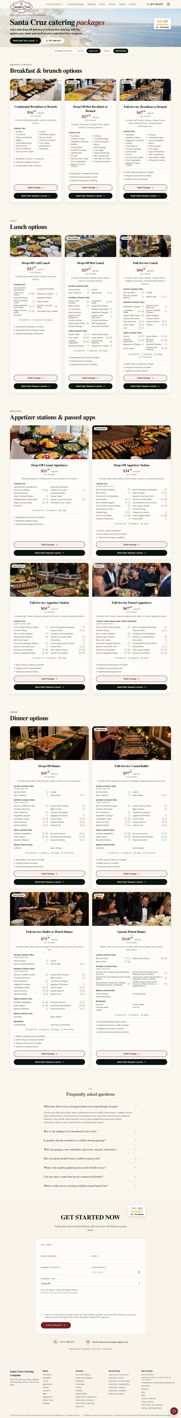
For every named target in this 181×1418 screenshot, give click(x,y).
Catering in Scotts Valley (119, 1381)
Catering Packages (75, 4)
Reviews (145, 1389)
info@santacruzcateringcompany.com (158, 1382)
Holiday (46, 1403)
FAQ (143, 1395)
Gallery (122, 4)
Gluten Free (48, 1400)
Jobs (143, 1392)
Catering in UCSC (116, 1378)
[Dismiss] (175, 1401)
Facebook (145, 1385)
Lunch (80, 51)
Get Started (121, 51)
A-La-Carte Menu (53, 4)
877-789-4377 (55, 40)
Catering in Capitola (117, 1390)
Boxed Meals (81, 1393)
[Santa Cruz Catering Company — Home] (21, 7)
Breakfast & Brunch (63, 51)
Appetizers (93, 51)
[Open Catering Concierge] (174, 1411)
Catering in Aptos (116, 1393)
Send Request (54, 1325)
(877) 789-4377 (147, 1374)
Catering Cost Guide (85, 1400)
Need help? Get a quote (24, 40)
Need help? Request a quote (34, 195)
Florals (102, 4)
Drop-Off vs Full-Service (86, 1397)
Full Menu (47, 1374)
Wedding (92, 4)
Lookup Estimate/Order (151, 1408)
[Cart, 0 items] (168, 4)
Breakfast (47, 1378)
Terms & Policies (148, 1398)
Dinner (107, 51)
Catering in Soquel (117, 1387)
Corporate (80, 1384)
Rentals (112, 4)
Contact (132, 4)
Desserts (46, 1390)
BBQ (45, 1393)
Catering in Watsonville (119, 1384)
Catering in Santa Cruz (119, 1374)
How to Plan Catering (85, 1403)
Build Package (34, 187)
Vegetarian (47, 1397)
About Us (80, 1406)
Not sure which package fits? (160, 1402)
